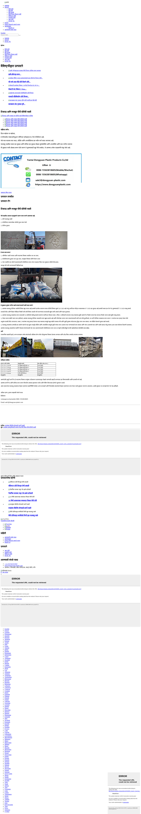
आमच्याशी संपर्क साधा (10, 30)
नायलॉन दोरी (11, 17)
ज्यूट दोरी (10, 19)
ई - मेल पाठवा (4, 572)
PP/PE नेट (11, 21)
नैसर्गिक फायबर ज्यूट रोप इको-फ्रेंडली (20, 493)
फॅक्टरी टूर (11, 28)
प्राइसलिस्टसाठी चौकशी (7, 521)
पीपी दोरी (10, 9)
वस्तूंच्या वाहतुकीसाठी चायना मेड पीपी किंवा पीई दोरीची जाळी (19, 427)
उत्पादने (7, 7)
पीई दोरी (10, 11)
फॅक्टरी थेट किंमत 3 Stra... (17, 89)
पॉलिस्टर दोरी (12, 16)
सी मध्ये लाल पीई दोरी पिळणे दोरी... (19, 82)
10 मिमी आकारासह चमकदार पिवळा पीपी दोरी (22, 501)
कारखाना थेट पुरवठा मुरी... (16, 104)
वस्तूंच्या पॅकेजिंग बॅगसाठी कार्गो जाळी (15, 425)
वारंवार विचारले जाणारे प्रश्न (12, 24)
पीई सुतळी (11, 12)
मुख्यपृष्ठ (7, 5)
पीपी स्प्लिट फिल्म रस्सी (14, 14)
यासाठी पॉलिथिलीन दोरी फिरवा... (18, 97)
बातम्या (6, 23)
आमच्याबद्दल (8, 26)
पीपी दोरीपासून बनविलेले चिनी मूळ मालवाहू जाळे (23, 515)
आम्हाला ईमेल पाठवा (6, 192)
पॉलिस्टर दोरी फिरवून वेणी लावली (18, 486)
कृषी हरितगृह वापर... (14, 74)
